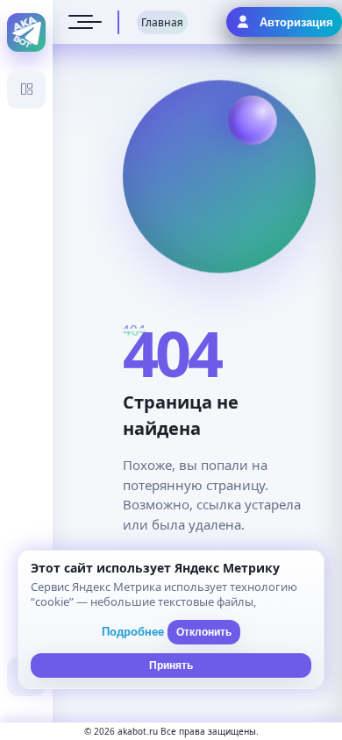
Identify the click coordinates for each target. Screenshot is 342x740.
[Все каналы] (26, 89)
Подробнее (133, 631)
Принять (171, 665)
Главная (162, 22)
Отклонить (204, 632)
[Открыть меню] (80, 22)
